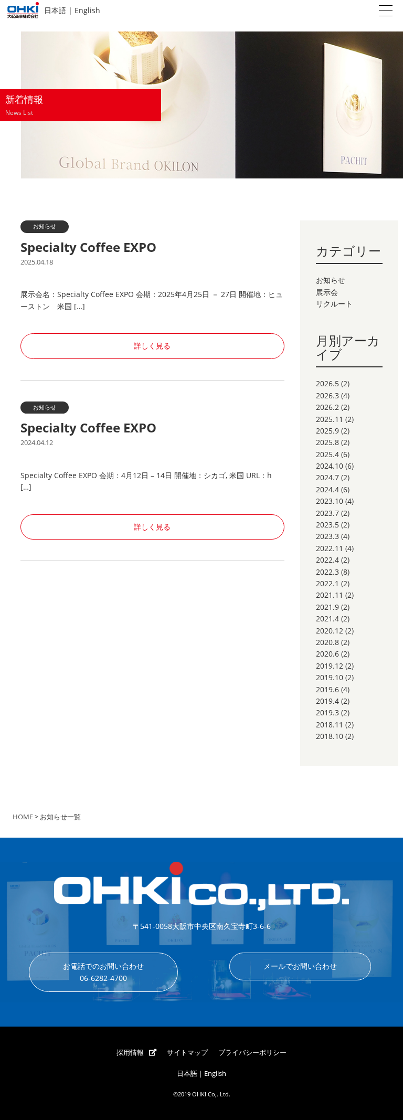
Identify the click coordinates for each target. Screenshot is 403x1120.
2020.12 (329, 631)
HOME (23, 816)
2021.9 (327, 607)
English (87, 10)
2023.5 (327, 525)
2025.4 (327, 454)
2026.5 (327, 383)
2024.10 (329, 466)
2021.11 (329, 595)
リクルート (334, 304)
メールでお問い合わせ (300, 966)
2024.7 (327, 477)
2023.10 (329, 501)
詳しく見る (152, 346)
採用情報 (130, 1052)
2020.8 (327, 642)
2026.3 (327, 395)
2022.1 (327, 583)
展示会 (327, 292)
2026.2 (327, 407)
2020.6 (327, 654)
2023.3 (327, 536)
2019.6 (327, 689)
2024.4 (327, 489)
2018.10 (329, 736)
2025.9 (327, 431)
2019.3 (327, 712)
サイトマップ (187, 1052)
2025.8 (327, 442)
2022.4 (327, 560)
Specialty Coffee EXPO (88, 247)
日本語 (55, 10)
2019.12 (329, 666)
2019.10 (329, 677)
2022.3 (327, 572)
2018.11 (329, 725)
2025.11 (329, 419)
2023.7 (327, 513)
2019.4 (327, 701)
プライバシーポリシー (252, 1052)
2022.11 (329, 548)
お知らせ (330, 280)
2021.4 (327, 619)
